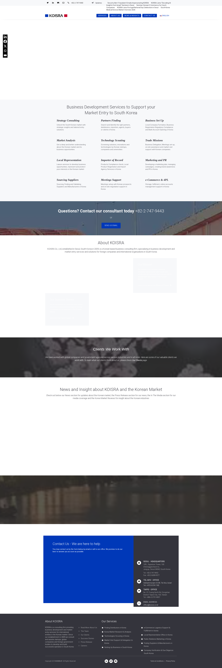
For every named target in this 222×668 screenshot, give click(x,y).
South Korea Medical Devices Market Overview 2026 (127, 446)
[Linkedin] (5, 37)
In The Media (123, 408)
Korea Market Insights (127, 439)
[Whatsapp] (5, 50)
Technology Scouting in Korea (115, 152)
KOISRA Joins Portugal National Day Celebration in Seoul (137, 7)
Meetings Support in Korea (114, 192)
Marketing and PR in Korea (158, 172)
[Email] (5, 55)
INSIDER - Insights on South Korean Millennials (161, 415)
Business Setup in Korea (157, 133)
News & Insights (132, 16)
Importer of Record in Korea (115, 172)
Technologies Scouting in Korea (116, 636)
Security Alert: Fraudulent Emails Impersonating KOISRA (128, 3)
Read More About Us (89, 628)
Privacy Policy (170, 661)
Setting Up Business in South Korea (118, 647)
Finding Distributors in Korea (115, 628)
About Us (115, 16)
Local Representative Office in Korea (158, 635)
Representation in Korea (69, 172)
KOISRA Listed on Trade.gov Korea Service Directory (91, 415)
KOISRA (58, 661)
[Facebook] (5, 41)
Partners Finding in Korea (114, 133)
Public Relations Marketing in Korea (157, 639)
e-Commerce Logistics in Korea (160, 189)
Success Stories (87, 638)
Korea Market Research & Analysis (117, 632)
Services (102, 16)
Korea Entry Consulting (69, 133)
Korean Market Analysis (69, 152)
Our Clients (137, 360)
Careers (84, 646)
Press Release (56, 408)
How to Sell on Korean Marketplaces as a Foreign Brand (162, 446)
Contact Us (149, 16)
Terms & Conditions (157, 661)
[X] (5, 46)
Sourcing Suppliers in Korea (70, 190)
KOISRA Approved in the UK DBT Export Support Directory (58, 415)
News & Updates (57, 439)
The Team (85, 631)
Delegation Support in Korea (159, 152)
